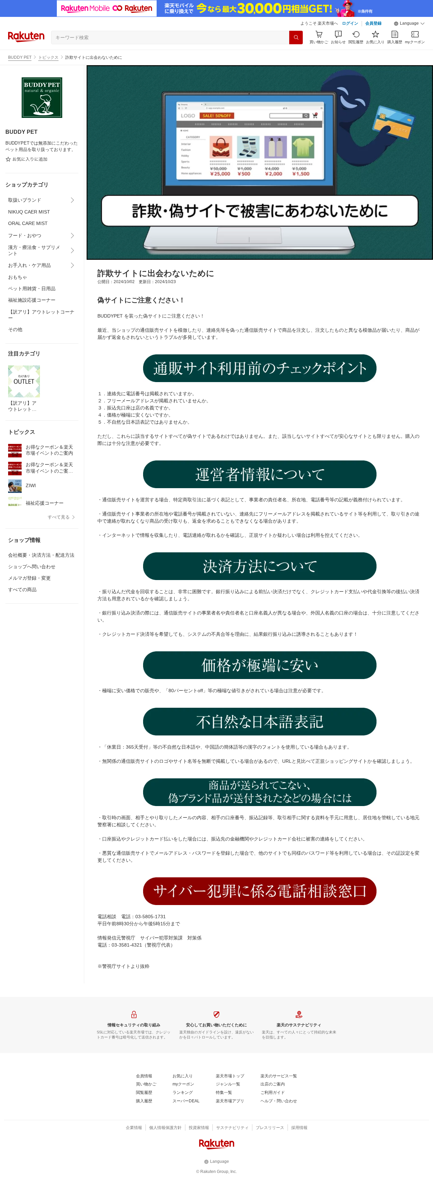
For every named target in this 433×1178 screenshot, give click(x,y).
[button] (409, 24)
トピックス (48, 57)
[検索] (296, 37)
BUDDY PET (19, 57)
